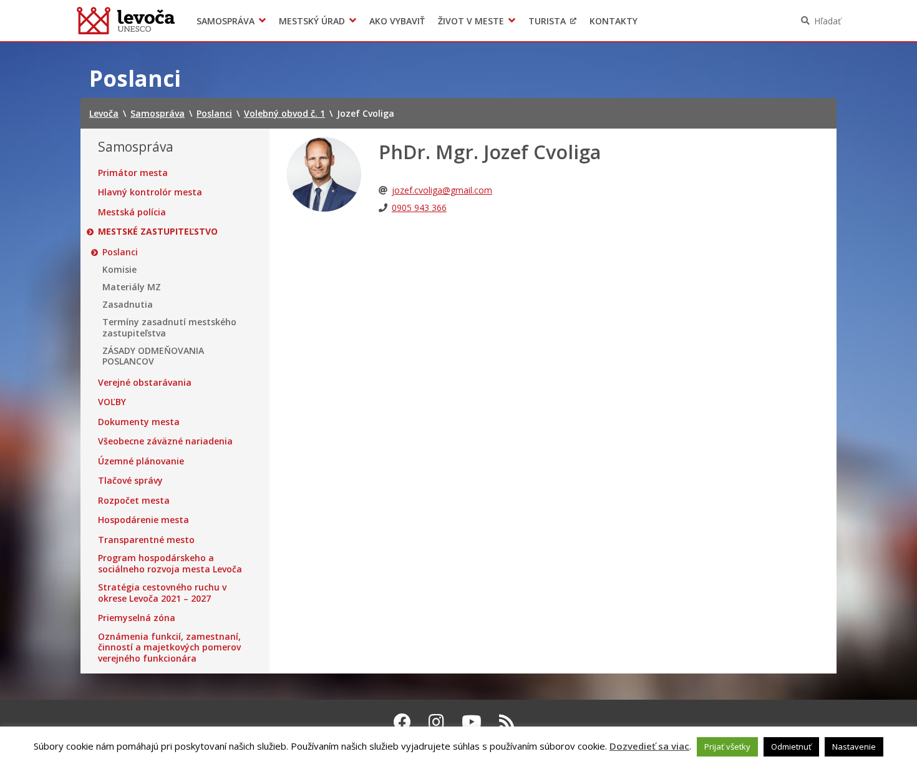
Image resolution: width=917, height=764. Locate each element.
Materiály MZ (131, 287)
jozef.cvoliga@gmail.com (442, 190)
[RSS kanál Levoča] (507, 721)
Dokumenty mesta (139, 422)
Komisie (119, 269)
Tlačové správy (130, 480)
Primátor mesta (133, 173)
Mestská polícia (132, 212)
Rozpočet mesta (134, 500)
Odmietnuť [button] (791, 746)
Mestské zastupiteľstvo (158, 231)
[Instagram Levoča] (436, 721)
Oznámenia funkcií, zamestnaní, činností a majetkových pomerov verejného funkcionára (169, 647)
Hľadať (827, 21)
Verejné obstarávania (145, 382)
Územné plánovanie (141, 461)
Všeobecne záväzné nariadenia (165, 441)
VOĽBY (112, 402)
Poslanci (120, 252)
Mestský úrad (312, 21)
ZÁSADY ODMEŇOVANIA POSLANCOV (153, 356)
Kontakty (614, 21)
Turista (547, 21)
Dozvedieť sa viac (649, 746)
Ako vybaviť (397, 21)
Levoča (126, 20)
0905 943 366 (419, 207)
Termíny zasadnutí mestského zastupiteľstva (169, 327)
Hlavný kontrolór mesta (150, 192)
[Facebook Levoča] (402, 721)
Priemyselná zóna (136, 618)
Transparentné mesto (146, 540)
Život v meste (471, 21)
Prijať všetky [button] (727, 746)
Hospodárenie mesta (143, 520)
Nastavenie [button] (854, 746)
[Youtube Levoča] (472, 721)
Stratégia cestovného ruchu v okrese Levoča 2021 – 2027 (162, 593)
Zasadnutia (127, 304)
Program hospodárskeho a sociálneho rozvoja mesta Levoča (170, 563)
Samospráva (225, 21)
